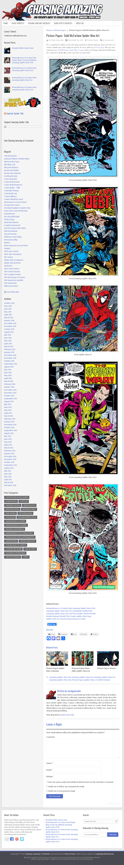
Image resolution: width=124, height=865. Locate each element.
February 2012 (9, 451)
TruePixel (45, 854)
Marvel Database (11, 231)
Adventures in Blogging (17, 497)
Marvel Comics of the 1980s (15, 228)
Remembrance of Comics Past (19, 533)
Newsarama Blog (11, 240)
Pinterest (17, 839)
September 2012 (10, 430)
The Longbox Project (12, 274)
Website (49, 776)
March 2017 (8, 318)
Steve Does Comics (11, 269)
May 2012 (8, 442)
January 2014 (9, 387)
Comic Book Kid (10, 179)
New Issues (11, 513)
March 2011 (8, 482)
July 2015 (7, 335)
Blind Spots (11, 501)
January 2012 (9, 454)
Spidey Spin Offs (27, 541)
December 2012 (10, 425)
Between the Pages (11, 162)
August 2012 (9, 433)
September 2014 (10, 364)
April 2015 (8, 344)
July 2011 (7, 471)
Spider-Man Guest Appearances (20, 537)
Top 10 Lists (30, 549)
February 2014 (9, 384)
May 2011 (7, 477)
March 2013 (8, 416)
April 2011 (8, 480)
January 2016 (9, 321)
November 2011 (10, 459)
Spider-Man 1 (90, 680)
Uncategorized (13, 557)
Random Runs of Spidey (16, 525)
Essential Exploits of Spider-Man (17, 208)
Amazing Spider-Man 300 (60, 677)
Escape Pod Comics (12, 205)
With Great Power (11, 286)
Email (49, 770)
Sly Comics (8, 257)
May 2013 (8, 410)
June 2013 (8, 407)
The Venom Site (10, 283)
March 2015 (8, 347)
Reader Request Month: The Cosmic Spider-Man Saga (68, 616)
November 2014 (10, 358)
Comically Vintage (11, 191)
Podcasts (10, 517)
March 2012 (8, 448)
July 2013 (7, 404)
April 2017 (8, 315)
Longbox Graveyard (12, 225)
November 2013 (10, 393)
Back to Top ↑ (113, 803)
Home (6, 23)
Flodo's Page (9, 220)
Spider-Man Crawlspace (13, 260)
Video (25, 557)
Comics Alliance (10, 196)
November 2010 (10, 485)
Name (49, 763)
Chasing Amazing (32, 854)
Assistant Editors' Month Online (16, 159)
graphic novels (13, 505)
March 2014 (8, 381)
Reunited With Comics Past (22, 48)
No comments (108, 40)
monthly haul (29, 509)
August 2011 (8, 468)
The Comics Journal (12, 272)
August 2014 (9, 367)
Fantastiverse (9, 214)
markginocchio (74, 691)
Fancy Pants (70, 854)
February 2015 (9, 349)
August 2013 (9, 402)
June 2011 (8, 474)
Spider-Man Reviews (12, 263)
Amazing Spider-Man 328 (60, 680)
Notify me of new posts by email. (61, 791)
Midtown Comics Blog (13, 237)
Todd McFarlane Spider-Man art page (70, 50)
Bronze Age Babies (11, 170)
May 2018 (8, 306)
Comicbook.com (10, 193)
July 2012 (7, 436)
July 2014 (7, 370)
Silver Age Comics (11, 251)
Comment (50, 737)
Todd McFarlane (103, 680)
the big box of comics (16, 545)
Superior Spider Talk (14, 113)
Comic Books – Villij (12, 188)
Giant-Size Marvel (11, 222)
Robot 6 (7, 243)
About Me (80, 23)
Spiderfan (8, 266)
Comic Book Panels (11, 182)
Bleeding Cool (9, 165)
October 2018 (9, 303)
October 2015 (9, 329)
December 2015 (10, 323)
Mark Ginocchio (57, 40)
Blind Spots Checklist (63, 23)
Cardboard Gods (10, 176)
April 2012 (8, 445)
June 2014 (8, 373)
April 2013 (8, 413)
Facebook (12, 839)
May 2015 (8, 341)
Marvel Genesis (10, 234)
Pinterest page (99, 47)
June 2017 (8, 309)
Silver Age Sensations (12, 254)
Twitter (22, 839)
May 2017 (7, 312)
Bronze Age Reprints (12, 173)
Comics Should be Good (13, 199)
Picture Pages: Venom (106, 668)
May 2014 (8, 375)
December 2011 (10, 456)
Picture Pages (60, 30)
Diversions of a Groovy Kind (15, 202)
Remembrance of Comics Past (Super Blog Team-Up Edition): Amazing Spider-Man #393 (24, 60)
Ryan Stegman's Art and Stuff (16, 246)
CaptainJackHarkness (104, 854)
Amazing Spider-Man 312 (82, 677)
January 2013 (9, 422)
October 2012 (9, 428)
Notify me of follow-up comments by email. (66, 786)
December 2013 (10, 390)
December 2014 (10, 355)
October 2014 (9, 361)
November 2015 (10, 326)
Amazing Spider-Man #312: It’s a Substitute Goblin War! (69, 611)
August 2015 (9, 332)
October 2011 (9, 462)
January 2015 (9, 352)
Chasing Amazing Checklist (39, 23)
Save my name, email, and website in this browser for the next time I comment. (81, 782)
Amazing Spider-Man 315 (104, 677)
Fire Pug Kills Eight (11, 217)
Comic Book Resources (13, 185)
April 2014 (8, 378)
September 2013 (10, 399)
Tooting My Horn (13, 549)
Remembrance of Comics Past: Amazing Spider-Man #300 (70, 608)
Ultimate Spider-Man (15, 553)
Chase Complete (18, 23)
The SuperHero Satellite (13, 280)
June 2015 (8, 338)
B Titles (24, 501)
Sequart (7, 248)
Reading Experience (15, 529)
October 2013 (9, 396)
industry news (12, 509)
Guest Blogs (29, 505)
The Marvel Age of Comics (14, 277)
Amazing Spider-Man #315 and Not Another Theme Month (71, 614)
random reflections (15, 521)
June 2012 (8, 439)
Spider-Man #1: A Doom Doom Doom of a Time (66, 619)
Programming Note (27, 517)
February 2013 (9, 419)
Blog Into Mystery (11, 167)
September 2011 (10, 465)
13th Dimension (10, 156)
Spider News (11, 541)
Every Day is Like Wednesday (16, 211)
